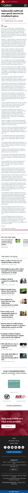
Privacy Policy (14, 483)
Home (14, 438)
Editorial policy (14, 440)
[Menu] (25, 5)
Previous (13, 237)
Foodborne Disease (9, 20)
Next (14, 237)
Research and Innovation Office (9, 482)
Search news (14, 443)
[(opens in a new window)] (9, 2)
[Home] (6, 5)
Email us (14, 469)
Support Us (8, 426)
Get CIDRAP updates (14, 491)
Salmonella (20, 20)
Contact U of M (21, 482)
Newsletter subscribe (14, 452)
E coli (15, 20)
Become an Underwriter (14, 405)
